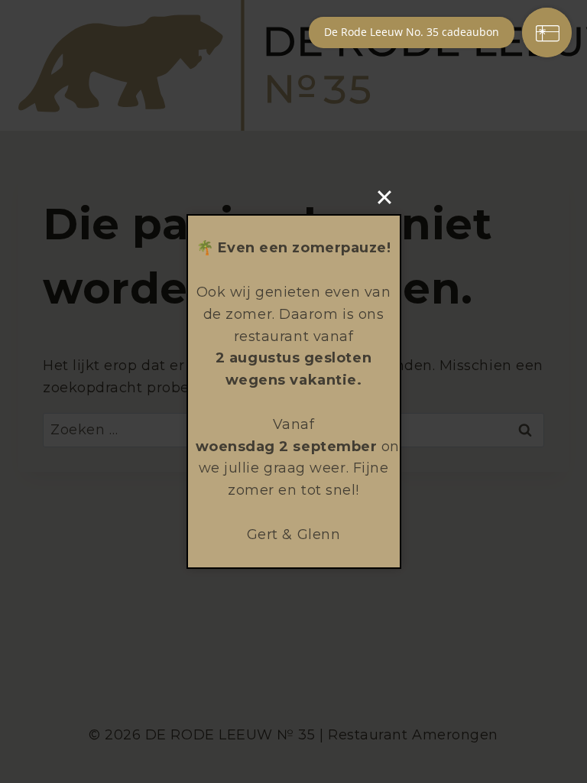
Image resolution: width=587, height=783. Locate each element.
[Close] (384, 197)
